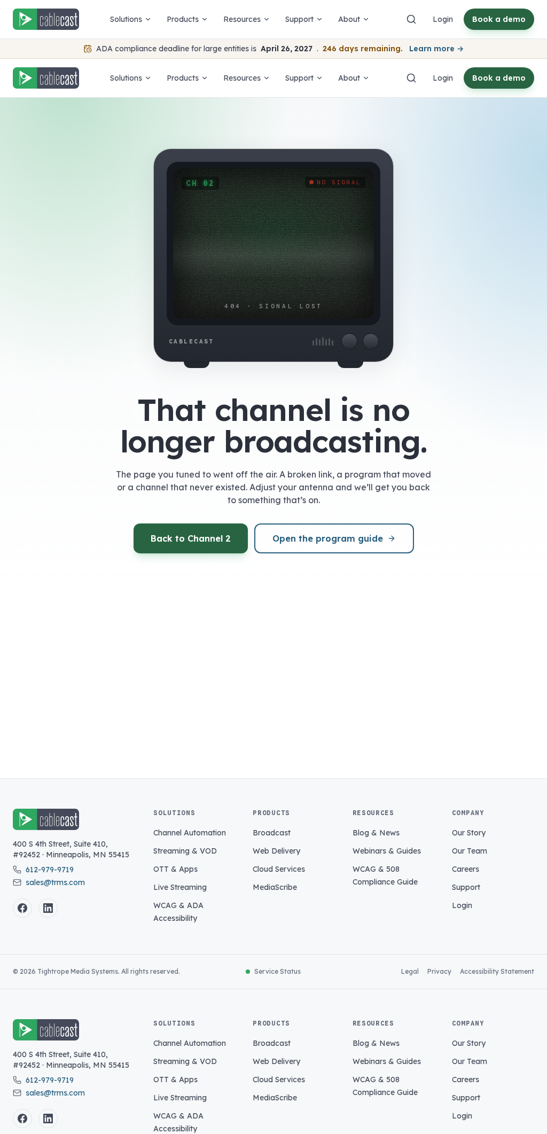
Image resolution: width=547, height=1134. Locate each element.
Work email (172, 491)
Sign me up (280, 691)
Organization (176, 592)
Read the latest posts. (313, 720)
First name (171, 547)
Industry (294, 637)
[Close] (394, 393)
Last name (297, 547)
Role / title (171, 637)
